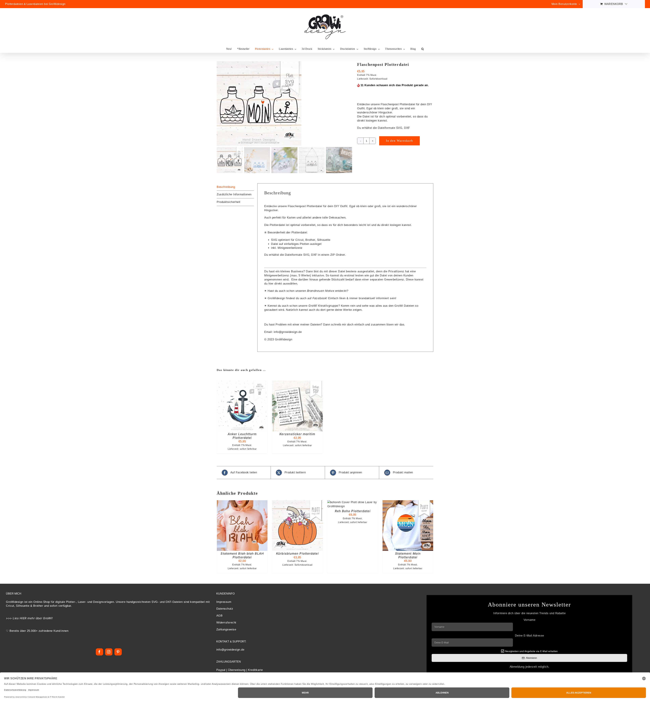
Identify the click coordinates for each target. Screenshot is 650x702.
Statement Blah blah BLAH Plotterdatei (242, 555)
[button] (422, 49)
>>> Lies (13, 618)
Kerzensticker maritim (297, 434)
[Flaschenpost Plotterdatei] (284, 103)
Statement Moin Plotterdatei (408, 555)
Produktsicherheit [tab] (228, 202)
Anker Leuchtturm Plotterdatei (242, 436)
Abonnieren (531, 658)
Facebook (319, 298)
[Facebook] (99, 651)
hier (271, 283)
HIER (23, 618)
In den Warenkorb (399, 140)
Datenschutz (224, 608)
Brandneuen (315, 290)
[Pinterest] (118, 651)
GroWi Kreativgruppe (323, 305)
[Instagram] (108, 651)
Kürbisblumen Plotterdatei (297, 553)
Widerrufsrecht (226, 622)
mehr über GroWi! (40, 618)
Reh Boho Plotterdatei (353, 511)
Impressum (223, 602)
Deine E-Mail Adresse (529, 635)
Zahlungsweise (226, 629)
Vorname (529, 619)
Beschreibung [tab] (226, 187)
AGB (219, 615)
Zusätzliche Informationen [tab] (234, 194)
